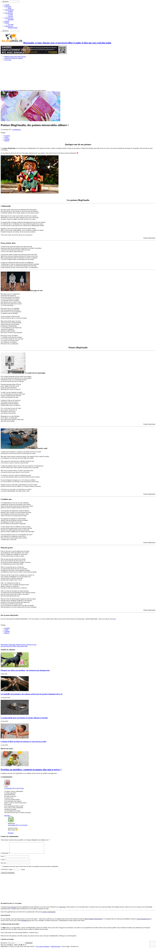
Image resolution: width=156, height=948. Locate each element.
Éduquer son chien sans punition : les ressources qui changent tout (25, 670)
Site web (3, 863)
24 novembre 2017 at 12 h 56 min (17, 825)
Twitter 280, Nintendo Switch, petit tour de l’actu (18, 644)
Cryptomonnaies (9, 9)
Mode (9, 8)
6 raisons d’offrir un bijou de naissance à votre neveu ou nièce (23, 741)
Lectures (10, 16)
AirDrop (10, 11)
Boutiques (11, 19)
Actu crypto (7, 60)
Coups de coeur (8, 18)
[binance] (33, 53)
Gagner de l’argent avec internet (13, 58)
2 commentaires (16, 129)
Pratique (6, 23)
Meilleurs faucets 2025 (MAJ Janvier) (15, 56)
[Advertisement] (78, 74)
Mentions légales (13, 27)
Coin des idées (8, 13)
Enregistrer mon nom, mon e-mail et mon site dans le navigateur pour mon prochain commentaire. (30, 866)
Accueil (3, 90)
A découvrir (7, 6)
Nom (3, 856)
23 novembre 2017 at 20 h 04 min (14, 788)
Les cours (10, 24)
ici (114, 619)
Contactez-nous (8, 26)
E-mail (3, 859)
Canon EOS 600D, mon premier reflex (14, 646)
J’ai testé (10, 14)
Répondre (7, 815)
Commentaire (5, 853)
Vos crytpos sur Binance (43, 946)
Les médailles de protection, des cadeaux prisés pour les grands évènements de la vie (31, 694)
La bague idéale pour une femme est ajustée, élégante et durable (24, 718)
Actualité (6, 5)
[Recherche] (1, 31)
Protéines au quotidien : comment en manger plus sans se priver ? (31, 769)
